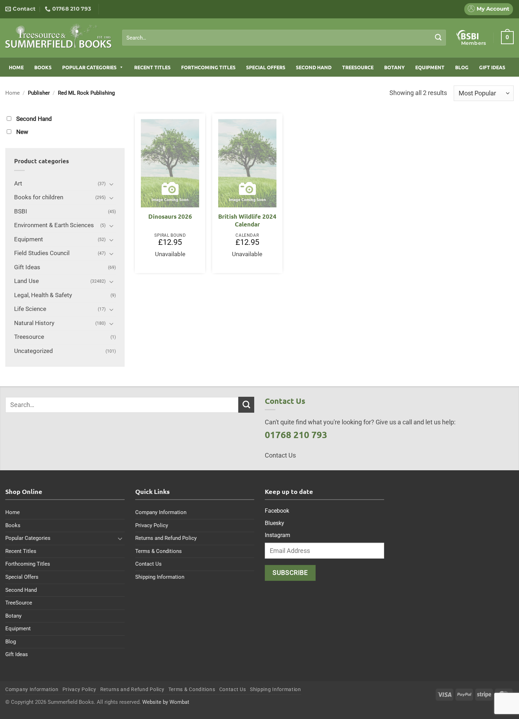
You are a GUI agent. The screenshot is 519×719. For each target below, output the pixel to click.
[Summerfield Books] (58, 35)
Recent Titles (152, 67)
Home (16, 67)
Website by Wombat (165, 702)
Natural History (34, 323)
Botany (394, 67)
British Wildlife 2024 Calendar (247, 220)
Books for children (38, 197)
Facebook (277, 510)
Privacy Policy (151, 525)
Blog (462, 67)
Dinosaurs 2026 (170, 216)
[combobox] (284, 38)
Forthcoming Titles (208, 67)
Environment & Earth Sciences (54, 225)
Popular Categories (89, 67)
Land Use (26, 281)
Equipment (430, 67)
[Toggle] (111, 183)
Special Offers (265, 67)
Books (43, 67)
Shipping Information (159, 577)
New (22, 132)
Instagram (277, 535)
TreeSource (358, 67)
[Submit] (438, 37)
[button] (507, 37)
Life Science (30, 309)
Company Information (160, 512)
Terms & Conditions (158, 551)
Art (18, 183)
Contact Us (148, 564)
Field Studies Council (42, 253)
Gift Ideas (492, 67)
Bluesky (274, 523)
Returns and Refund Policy (166, 538)
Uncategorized (33, 351)
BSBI (20, 211)
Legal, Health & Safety (43, 295)
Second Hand (314, 67)
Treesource (29, 337)
